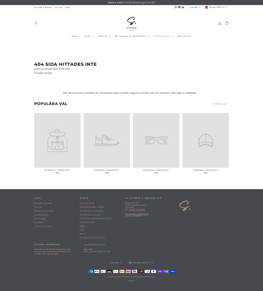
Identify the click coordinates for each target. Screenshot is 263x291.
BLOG (83, 234)
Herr (88, 36)
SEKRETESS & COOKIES (91, 211)
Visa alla (220, 104)
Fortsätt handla (43, 73)
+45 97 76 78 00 (137, 209)
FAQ (67, 7)
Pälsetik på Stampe (44, 211)
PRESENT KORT (87, 222)
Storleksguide (41, 215)
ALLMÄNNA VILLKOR (90, 215)
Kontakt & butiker (43, 7)
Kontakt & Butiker (43, 203)
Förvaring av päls (43, 226)
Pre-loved (184, 36)
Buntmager (40, 218)
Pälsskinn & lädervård (131, 36)
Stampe (131, 281)
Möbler (103, 36)
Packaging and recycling (92, 237)
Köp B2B (38, 222)
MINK (82, 226)
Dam (75, 36)
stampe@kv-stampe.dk (136, 214)
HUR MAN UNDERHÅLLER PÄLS (96, 218)
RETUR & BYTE (87, 203)
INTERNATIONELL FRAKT (92, 207)
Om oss (58, 7)
